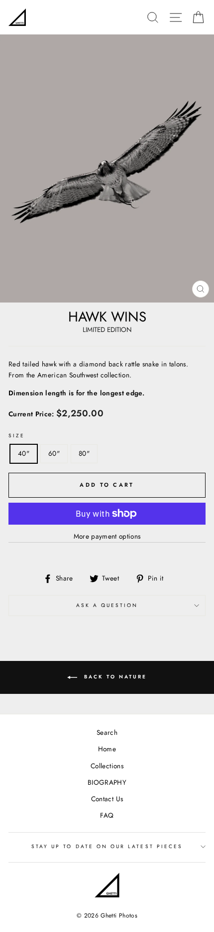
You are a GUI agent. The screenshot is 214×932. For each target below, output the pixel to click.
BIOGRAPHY (107, 782)
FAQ (106, 815)
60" (54, 453)
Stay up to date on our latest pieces (107, 846)
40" (23, 453)
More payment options (107, 536)
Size (16, 435)
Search (107, 732)
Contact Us (107, 799)
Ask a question (107, 605)
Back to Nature (114, 676)
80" (84, 453)
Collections (107, 766)
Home (107, 749)
